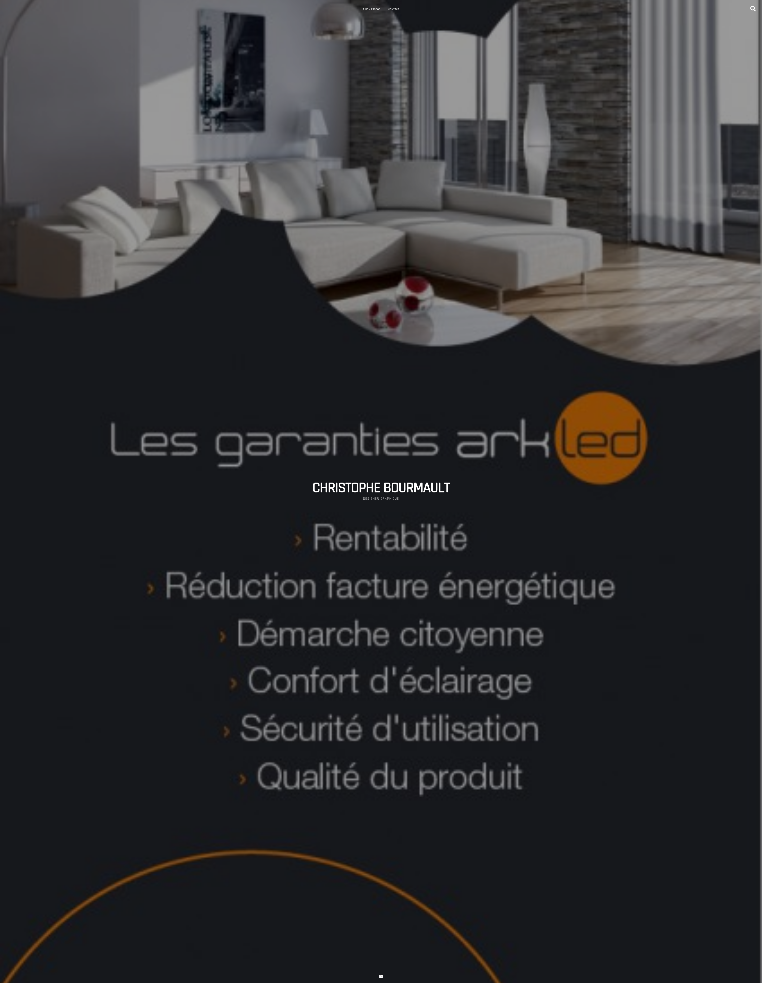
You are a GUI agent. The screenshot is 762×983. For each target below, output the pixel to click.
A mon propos (371, 9)
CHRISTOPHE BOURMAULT (381, 488)
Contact (393, 9)
